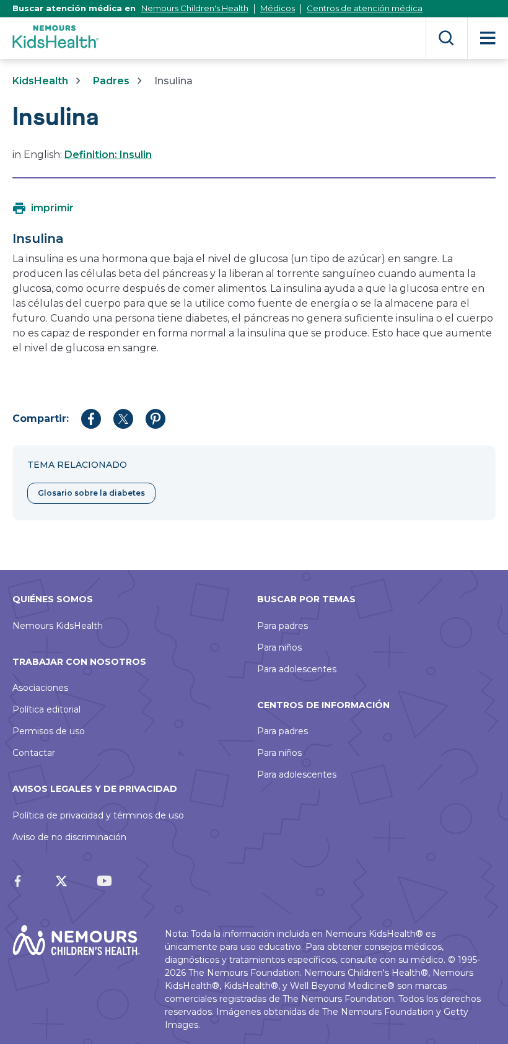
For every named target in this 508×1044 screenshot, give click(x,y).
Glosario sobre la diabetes (91, 493)
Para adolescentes (296, 669)
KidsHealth (40, 81)
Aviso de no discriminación (69, 837)
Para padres (282, 625)
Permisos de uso (48, 731)
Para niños (279, 647)
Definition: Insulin (108, 154)
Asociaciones (40, 687)
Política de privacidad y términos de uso (98, 815)
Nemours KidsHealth (57, 625)
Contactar (33, 752)
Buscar (446, 38)
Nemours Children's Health (194, 8)
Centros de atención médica (365, 8)
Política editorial (46, 709)
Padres (111, 81)
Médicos (277, 8)
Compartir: (40, 418)
